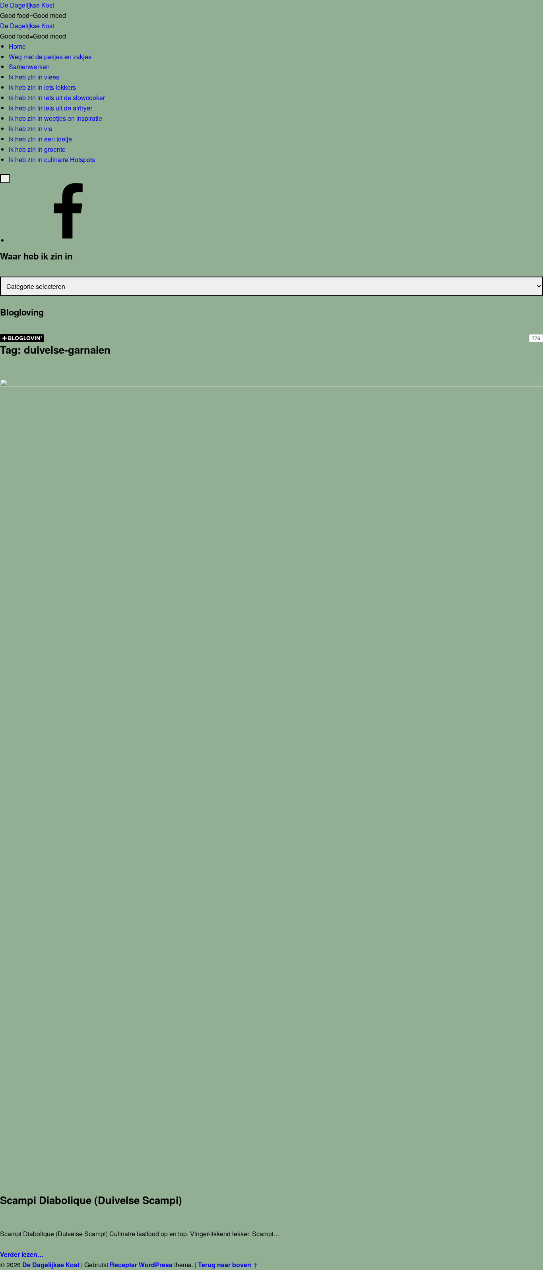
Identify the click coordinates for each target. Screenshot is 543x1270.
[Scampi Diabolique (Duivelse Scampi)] (271, 383)
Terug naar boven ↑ (228, 1264)
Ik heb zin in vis (30, 128)
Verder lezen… (22, 1254)
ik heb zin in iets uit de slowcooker (57, 97)
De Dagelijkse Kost (51, 1264)
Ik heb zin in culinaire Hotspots (52, 159)
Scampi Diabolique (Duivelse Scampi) (91, 1200)
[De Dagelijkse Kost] (68, 240)
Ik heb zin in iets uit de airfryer (50, 107)
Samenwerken (29, 66)
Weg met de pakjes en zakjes (50, 56)
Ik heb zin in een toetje (40, 138)
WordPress (156, 1264)
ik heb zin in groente (37, 149)
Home (17, 46)
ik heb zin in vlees (34, 76)
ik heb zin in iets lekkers (42, 87)
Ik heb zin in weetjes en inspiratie (55, 118)
